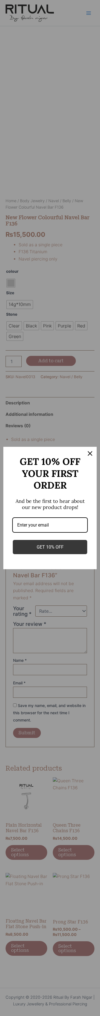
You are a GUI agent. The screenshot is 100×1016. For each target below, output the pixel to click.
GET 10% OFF (50, 547)
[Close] (90, 453)
